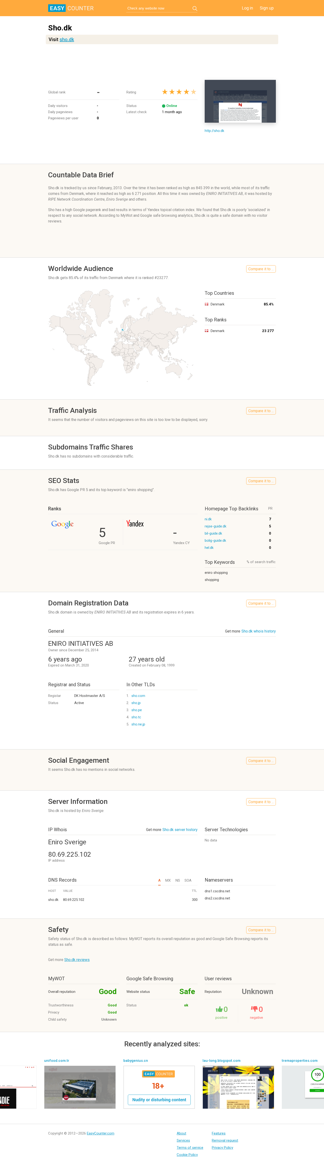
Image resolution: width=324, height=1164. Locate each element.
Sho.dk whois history (258, 631)
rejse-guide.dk (215, 526)
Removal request (225, 1140)
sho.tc (136, 717)
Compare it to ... (261, 269)
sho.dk (67, 39)
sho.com (138, 696)
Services (183, 1140)
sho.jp (136, 703)
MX (168, 880)
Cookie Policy (187, 1155)
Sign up (267, 7)
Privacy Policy (222, 1147)
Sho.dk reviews (77, 959)
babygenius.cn (135, 1060)
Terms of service (190, 1147)
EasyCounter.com (100, 1133)
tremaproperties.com (300, 1060)
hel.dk (209, 548)
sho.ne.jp (138, 724)
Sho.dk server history (180, 829)
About (181, 1133)
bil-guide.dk (213, 533)
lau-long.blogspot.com (222, 1060)
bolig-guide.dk (215, 540)
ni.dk (208, 519)
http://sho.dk (214, 131)
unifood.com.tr (56, 1060)
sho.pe (136, 710)
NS (177, 880)
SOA (188, 880)
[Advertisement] (162, 62)
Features (219, 1133)
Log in (247, 7)
